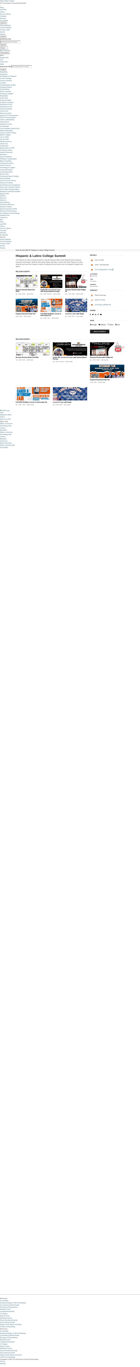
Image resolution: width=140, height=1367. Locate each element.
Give (1, 220)
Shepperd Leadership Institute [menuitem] (10, 191)
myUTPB (3, 9)
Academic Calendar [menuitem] (6, 102)
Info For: (3, 23)
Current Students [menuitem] (5, 241)
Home (18, 250)
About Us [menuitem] (3, 200)
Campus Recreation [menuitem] (7, 163)
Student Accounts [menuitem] (6, 124)
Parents (2, 34)
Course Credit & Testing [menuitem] (8, 133)
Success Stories (5, 14)
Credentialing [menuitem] (4, 89)
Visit (1, 60)
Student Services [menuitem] (6, 141)
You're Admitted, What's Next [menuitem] (9, 128)
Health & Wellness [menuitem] (6, 152)
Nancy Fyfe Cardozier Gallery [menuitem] (10, 187)
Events (22, 250)
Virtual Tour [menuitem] (4, 144)
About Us (3, 198)
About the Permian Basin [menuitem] (8, 211)
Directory (3, 18)
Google (94, 324)
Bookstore (3, 430)
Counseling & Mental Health (9, 1305)
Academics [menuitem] (4, 74)
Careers (2, 428)
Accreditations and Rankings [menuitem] (9, 213)
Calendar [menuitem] (3, 230)
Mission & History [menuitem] (6, 206)
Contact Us (4, 441)
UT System (4, 1313)
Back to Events (100, 331)
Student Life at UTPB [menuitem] (7, 148)
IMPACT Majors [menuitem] (5, 135)
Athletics (3, 196)
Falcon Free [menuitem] (4, 111)
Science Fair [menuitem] (4, 174)
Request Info (4, 57)
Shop (2, 7)
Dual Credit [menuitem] (4, 98)
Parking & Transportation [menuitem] (8, 159)
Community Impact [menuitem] (6, 172)
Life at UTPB (4, 137)
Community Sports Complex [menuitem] (9, 176)
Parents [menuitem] (2, 248)
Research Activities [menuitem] (6, 183)
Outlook (103, 324)
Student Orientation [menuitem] (6, 130)
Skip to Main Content (7, 1)
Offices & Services (6, 423)
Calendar (3, 16)
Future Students (5, 25)
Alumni (2, 32)
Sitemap (3, 1363)
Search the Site (5, 39)
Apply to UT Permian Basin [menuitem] (9, 115)
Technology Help (5, 426)
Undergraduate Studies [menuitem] (8, 85)
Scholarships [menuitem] (4, 126)
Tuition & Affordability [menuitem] (7, 120)
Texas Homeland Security (8, 1320)
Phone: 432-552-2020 (7, 445)
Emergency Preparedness (9, 1307)
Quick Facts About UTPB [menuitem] (8, 209)
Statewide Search (6, 1318)
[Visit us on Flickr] (70, 1290)
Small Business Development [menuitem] (10, 185)
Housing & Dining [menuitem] (6, 150)
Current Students (5, 27)
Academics (4, 72)
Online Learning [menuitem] (5, 91)
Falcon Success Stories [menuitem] (8, 180)
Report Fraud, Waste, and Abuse (11, 1324)
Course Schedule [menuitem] (6, 80)
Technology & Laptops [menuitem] (7, 167)
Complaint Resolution (7, 1311)
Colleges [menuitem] (3, 83)
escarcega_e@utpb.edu (103, 304)
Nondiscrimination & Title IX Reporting (13, 1303)
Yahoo (111, 324)
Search (3, 36)
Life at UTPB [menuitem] (4, 139)
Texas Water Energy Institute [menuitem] (9, 189)
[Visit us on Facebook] (70, 588)
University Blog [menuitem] (5, 178)
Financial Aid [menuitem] (4, 122)
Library (2, 12)
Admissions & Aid (6, 104)
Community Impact (6, 170)
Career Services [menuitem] (5, 165)
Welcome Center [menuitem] (5, 113)
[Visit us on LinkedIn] (70, 1150)
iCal (118, 324)
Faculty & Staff (5, 30)
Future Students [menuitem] (5, 239)
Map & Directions (6, 443)
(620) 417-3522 (100, 300)
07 (30, 250)
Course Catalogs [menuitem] (5, 78)
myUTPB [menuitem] (3, 224)
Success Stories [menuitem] (5, 228)
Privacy (2, 1361)
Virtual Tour (4, 62)
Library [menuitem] (2, 226)
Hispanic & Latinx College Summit (42, 250)
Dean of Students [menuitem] (6, 157)
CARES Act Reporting (7, 1327)
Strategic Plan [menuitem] (5, 215)
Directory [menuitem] (3, 233)
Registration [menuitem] (4, 96)
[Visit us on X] (70, 869)
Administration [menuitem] (5, 202)
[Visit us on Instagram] (70, 728)
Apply (2, 64)
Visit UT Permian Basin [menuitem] (8, 117)
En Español (4, 20)
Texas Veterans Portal (7, 1322)
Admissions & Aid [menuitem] (6, 107)
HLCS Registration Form (103, 269)
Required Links (5, 1309)
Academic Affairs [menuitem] (5, 100)
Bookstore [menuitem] (3, 154)
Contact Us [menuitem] (4, 217)
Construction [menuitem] (4, 146)
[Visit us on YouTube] (70, 1009)
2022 (27, 250)
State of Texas (5, 1316)
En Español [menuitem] (4, 235)
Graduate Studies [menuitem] (6, 87)
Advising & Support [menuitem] (6, 93)
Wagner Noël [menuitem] (4, 193)
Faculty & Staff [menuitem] (5, 243)
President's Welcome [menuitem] (7, 204)
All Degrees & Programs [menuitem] (8, 76)
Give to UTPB (5, 419)
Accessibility (4, 1300)
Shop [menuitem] (2, 222)
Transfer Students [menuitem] (6, 109)
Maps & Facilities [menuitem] (6, 161)
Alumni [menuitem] (2, 246)
